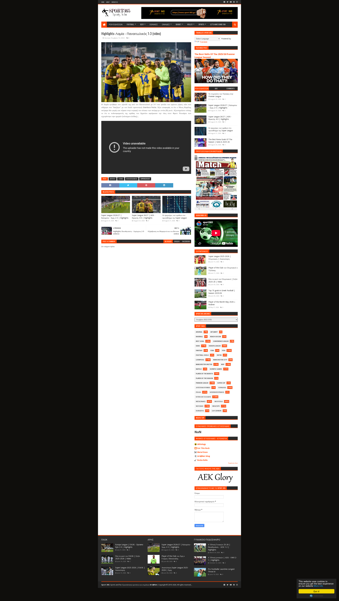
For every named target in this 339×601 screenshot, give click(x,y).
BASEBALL (199, 337)
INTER (219, 355)
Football (130, 24)
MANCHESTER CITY (220, 360)
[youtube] (230, 2)
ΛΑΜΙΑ (121, 179)
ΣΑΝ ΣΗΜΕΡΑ (216, 411)
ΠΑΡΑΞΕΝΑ (200, 411)
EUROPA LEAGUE (215, 346)
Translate (203, 42)
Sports (201, 24)
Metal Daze (202, 452)
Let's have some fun (217, 24)
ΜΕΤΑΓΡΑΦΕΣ (201, 401)
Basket (178, 24)
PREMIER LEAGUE (202, 383)
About (108, 2)
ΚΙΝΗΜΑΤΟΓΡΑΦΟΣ (217, 392)
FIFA (223, 350)
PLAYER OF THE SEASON (204, 378)
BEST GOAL (200, 341)
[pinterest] (234, 2)
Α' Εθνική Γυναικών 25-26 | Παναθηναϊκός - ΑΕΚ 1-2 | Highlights (219, 547)
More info (318, 585)
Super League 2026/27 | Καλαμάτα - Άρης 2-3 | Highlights (114, 216)
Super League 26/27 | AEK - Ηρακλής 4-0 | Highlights (143, 216)
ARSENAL (199, 332)
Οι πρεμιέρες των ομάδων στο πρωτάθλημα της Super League (174, 216)
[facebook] (224, 2)
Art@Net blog (203, 456)
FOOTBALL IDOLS (202, 355)
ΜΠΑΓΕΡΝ (216, 406)
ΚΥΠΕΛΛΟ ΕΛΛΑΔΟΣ (203, 397)
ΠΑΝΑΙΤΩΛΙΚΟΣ (131, 179)
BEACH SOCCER (215, 337)
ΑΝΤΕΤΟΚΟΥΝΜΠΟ (203, 387)
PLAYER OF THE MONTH (204, 374)
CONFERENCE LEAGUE (221, 341)
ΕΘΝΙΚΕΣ (154, 24)
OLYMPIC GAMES (216, 369)
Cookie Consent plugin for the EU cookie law (316, 595)
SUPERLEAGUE (145, 179)
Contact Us (114, 2)
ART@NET (214, 332)
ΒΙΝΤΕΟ (112, 179)
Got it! (316, 591)
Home (102, 2)
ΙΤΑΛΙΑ (198, 392)
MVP (222, 364)
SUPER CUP (221, 383)
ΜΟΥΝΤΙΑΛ (219, 401)
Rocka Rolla (202, 460)
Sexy (142, 24)
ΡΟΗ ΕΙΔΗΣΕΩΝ (115, 24)
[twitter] (227, 2)
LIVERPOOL (200, 360)
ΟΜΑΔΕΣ (166, 24)
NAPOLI (199, 369)
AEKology (201, 444)
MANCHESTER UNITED (204, 364)
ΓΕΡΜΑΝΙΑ (222, 387)
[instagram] (237, 2)
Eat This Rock (203, 448)
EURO (198, 346)
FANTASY (199, 350)
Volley (190, 24)
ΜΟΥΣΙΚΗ (199, 406)
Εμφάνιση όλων (233, 463)
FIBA (212, 350)
